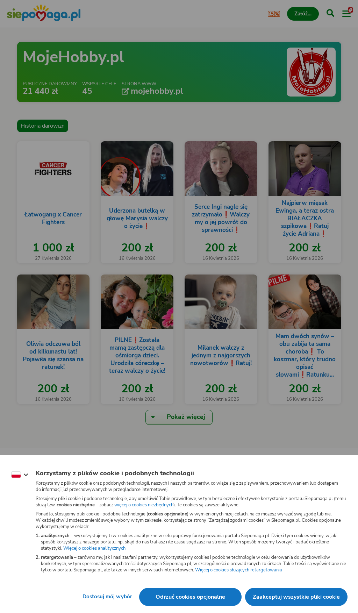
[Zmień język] (19, 475)
